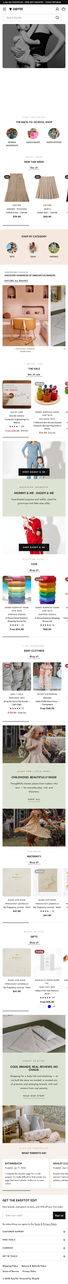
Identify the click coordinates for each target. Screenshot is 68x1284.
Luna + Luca (16, 694)
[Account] (57, 9)
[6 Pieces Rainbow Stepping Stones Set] (47, 590)
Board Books (16, 416)
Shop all (34, 799)
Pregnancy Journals (16, 903)
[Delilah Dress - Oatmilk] (17, 187)
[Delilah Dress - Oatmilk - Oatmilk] (16, 221)
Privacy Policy (49, 1224)
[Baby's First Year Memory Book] (47, 962)
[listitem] (26, 318)
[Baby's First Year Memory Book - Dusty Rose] (40, 1006)
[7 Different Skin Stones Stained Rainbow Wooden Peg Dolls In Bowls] (47, 394)
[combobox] (32, 17)
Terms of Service (11, 1271)
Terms (37, 1224)
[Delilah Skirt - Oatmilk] (47, 187)
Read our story (34, 1095)
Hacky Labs (17, 412)
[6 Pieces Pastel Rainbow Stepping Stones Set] (17, 590)
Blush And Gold (16, 900)
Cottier (17, 205)
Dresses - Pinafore (17, 209)
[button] (28, 107)
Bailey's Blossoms (47, 694)
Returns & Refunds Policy (34, 1265)
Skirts (47, 209)
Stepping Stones (17, 614)
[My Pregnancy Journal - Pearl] (17, 882)
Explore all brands (16, 280)
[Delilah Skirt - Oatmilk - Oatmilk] (47, 221)
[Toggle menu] (4, 9)
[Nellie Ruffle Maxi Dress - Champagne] (47, 676)
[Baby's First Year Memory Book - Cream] (44, 1006)
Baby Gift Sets (47, 987)
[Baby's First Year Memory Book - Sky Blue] (49, 1006)
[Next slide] (44, 107)
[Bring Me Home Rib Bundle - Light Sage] (17, 676)
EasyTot (14, 1278)
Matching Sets (17, 698)
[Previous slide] (24, 107)
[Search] (57, 18)
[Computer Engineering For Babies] (17, 394)
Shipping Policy (10, 1265)
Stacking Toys (47, 419)
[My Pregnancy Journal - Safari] (47, 882)
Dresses (47, 698)
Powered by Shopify (29, 1278)
